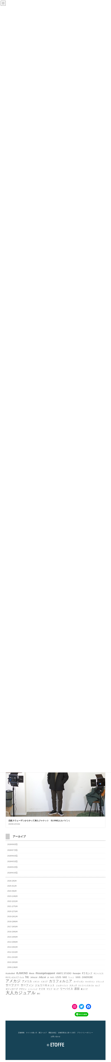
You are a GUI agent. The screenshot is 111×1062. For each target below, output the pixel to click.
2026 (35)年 (12, 881)
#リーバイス (98, 973)
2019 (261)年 (12, 916)
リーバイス (66, 988)
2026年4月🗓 (12, 867)
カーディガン (79, 981)
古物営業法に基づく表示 (66, 1032)
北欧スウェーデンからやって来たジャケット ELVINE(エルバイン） (39, 820)
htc (27, 976)
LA (48, 977)
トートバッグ (32, 989)
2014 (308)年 (12, 942)
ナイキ (42, 989)
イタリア (44, 981)
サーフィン (27, 985)
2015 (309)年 (12, 937)
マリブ (49, 989)
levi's (52, 977)
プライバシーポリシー (85, 1032)
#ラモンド (87, 973)
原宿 (76, 988)
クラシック (100, 981)
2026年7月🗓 (12, 850)
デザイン (23, 989)
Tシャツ (71, 977)
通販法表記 (52, 1032)
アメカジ (13, 981)
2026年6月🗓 (12, 856)
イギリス (36, 981)
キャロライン (90, 981)
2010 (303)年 (12, 962)
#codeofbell (10, 973)
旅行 (38, 993)
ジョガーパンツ (62, 985)
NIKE (64, 977)
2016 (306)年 (12, 932)
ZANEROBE (87, 977)
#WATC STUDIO (63, 973)
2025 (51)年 (12, 886)
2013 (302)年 (12, 947)
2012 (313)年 (12, 952)
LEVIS (58, 977)
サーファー (12, 985)
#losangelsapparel (45, 973)
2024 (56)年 (12, 891)
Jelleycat (33, 977)
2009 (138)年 (12, 967)
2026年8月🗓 (12, 844)
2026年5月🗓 (12, 861)
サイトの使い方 (31, 1032)
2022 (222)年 (12, 901)
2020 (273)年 (12, 911)
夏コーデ (84, 989)
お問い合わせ (55, 1036)
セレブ (97, 985)
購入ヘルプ (43, 1032)
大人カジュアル (21, 992)
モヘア (56, 989)
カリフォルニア (60, 981)
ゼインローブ (12, 989)
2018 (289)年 (12, 922)
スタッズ (73, 985)
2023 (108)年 (12, 896)
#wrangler (77, 973)
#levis (31, 973)
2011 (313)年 (12, 957)
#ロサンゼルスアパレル (15, 977)
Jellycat (42, 977)
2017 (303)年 (12, 927)
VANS (78, 977)
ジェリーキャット (45, 985)
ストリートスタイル (86, 985)
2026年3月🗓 (12, 873)
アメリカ (27, 981)
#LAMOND (22, 973)
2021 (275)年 (12, 906)
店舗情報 (21, 1032)
